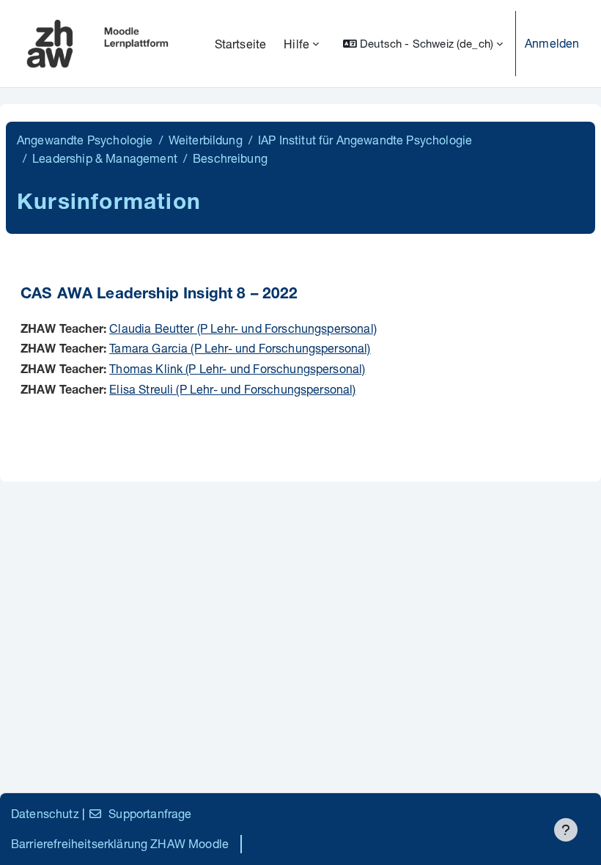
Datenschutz (45, 813)
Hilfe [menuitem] (296, 44)
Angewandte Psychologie (85, 140)
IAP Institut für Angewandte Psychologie (365, 140)
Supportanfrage (149, 813)
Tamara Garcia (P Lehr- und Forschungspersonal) (239, 348)
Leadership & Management (104, 158)
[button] (422, 43)
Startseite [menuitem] (241, 44)
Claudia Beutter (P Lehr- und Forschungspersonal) (243, 328)
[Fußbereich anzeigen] (566, 830)
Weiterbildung (206, 140)
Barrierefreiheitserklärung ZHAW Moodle (120, 843)
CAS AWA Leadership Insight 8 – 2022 (159, 295)
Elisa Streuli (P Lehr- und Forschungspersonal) (232, 389)
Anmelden (552, 43)
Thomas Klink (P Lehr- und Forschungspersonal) (237, 368)
